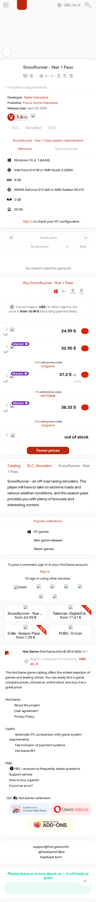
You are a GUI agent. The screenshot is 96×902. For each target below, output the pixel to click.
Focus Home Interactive (40, 103)
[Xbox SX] (82, 291)
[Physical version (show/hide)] (41, 291)
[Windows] (56, 291)
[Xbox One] (73, 291)
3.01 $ (77, 381)
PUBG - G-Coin (70, 633)
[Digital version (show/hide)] (33, 291)
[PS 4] (64, 291)
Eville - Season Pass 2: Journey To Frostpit (42, 633)
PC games (41, 531)
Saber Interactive (36, 97)
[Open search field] (88, 5)
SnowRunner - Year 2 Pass (29, 613)
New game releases (48, 540)
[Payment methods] (18, 291)
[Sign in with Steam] (20, 587)
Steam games (44, 549)
